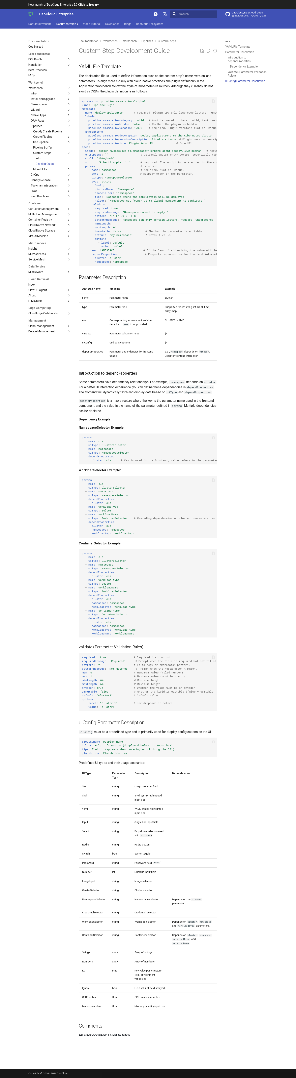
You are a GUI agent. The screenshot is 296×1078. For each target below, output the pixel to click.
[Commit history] (214, 50)
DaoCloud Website (40, 24)
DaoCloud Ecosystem (149, 24)
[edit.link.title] (208, 50)
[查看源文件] (202, 50)
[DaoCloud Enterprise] (30, 14)
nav (227, 41)
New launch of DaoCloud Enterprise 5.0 (63, 4)
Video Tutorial (91, 24)
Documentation (67, 24)
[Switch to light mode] (156, 14)
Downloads (112, 24)
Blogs (127, 24)
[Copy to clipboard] (213, 101)
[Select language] (165, 14)
